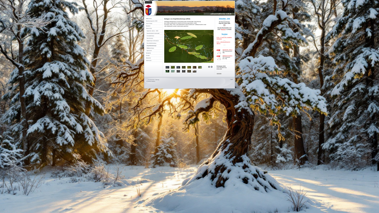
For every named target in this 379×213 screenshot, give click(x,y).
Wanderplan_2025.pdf (228, 49)
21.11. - (218, 37)
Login (231, 79)
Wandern (223, 29)
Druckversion (151, 79)
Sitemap (157, 79)
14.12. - (218, 42)
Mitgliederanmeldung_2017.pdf (230, 55)
